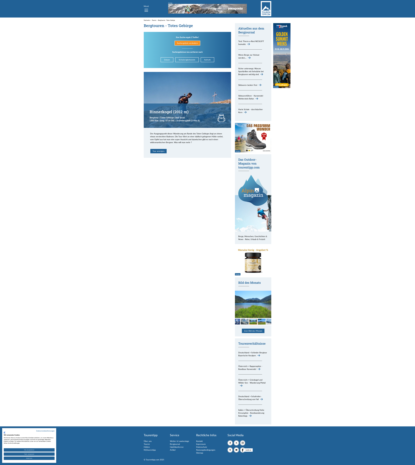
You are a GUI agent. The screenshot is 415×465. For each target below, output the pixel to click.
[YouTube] (236, 450)
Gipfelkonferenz (177, 447)
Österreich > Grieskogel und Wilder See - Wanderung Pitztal (252, 381)
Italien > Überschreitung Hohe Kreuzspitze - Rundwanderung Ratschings (251, 413)
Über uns (148, 441)
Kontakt (199, 441)
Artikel (173, 450)
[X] (236, 443)
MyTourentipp (150, 450)
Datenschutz (201, 447)
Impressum (201, 444)
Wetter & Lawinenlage (179, 441)
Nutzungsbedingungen (205, 450)
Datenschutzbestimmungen (45, 431)
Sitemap (199, 453)
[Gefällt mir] (242, 450)
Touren (147, 444)
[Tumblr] (230, 450)
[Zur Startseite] (266, 8)
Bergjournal (175, 444)
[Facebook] (230, 443)
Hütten (147, 447)
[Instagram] (242, 443)
